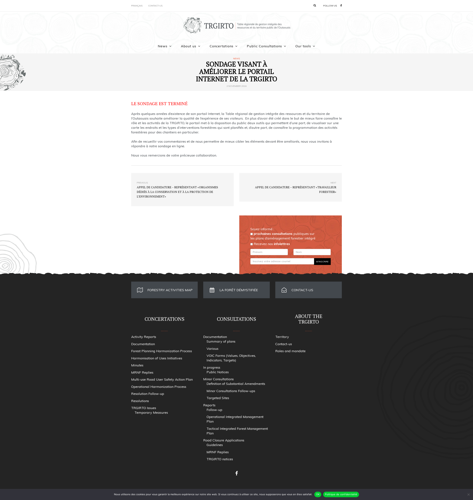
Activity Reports (143, 337)
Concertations (221, 46)
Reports (209, 405)
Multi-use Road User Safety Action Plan (162, 379)
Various (212, 348)
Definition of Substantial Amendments (236, 384)
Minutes (137, 365)
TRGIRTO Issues (143, 408)
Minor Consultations (218, 379)
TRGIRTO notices (220, 459)
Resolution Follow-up (147, 394)
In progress (211, 367)
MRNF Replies (142, 372)
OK (318, 494)
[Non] (468, 494)
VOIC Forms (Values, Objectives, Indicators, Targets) (231, 357)
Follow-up (214, 410)
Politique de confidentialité (341, 494)
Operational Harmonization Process (158, 387)
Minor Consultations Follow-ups (231, 391)
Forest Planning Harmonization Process (161, 351)
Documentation (143, 344)
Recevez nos (271, 244)
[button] (315, 5)
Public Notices (218, 372)
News (162, 46)
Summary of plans (221, 341)
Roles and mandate (290, 351)
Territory (282, 337)
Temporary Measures (151, 412)
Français (137, 5)
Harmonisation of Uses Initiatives (156, 358)
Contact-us (155, 5)
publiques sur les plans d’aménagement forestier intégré (282, 236)
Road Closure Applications (223, 440)
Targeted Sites (218, 398)
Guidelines (215, 445)
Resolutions (140, 401)
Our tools (303, 46)
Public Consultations (264, 46)
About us (188, 46)
